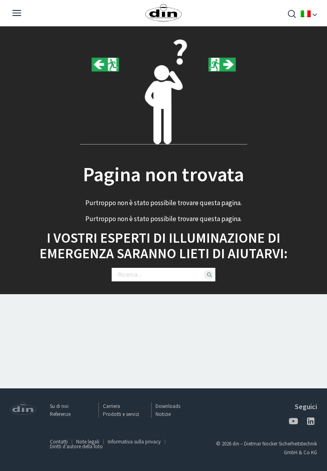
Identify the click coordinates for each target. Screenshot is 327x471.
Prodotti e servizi (121, 414)
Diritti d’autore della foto (76, 446)
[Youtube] (293, 422)
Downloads (168, 406)
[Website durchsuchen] (292, 15)
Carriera (111, 406)
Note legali (87, 441)
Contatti (59, 441)
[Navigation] (17, 14)
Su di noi (59, 406)
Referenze (60, 414)
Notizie (163, 414)
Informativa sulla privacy (134, 441)
